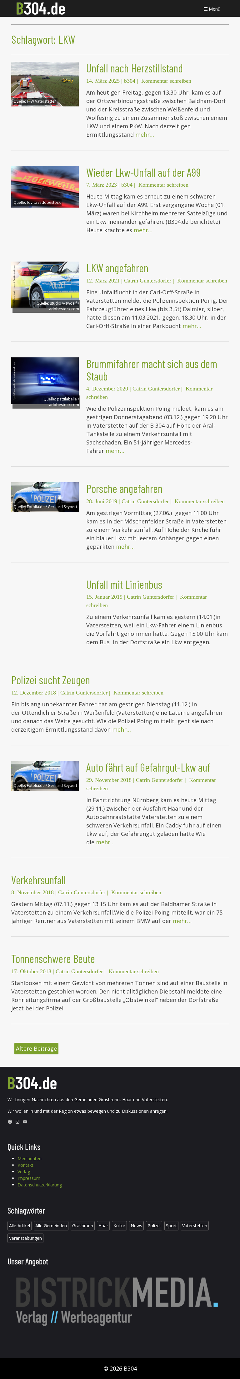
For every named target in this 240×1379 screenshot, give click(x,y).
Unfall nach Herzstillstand (134, 68)
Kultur (119, 1226)
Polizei (154, 1226)
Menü (214, 9)
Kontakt (25, 1165)
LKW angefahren (117, 267)
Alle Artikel (19, 1226)
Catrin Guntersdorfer (147, 280)
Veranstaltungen (25, 1238)
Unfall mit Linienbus (124, 584)
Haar (103, 1226)
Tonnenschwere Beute (53, 958)
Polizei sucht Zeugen (50, 679)
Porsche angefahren (124, 488)
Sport (171, 1226)
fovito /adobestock (44, 202)
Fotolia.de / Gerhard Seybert (52, 506)
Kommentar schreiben (166, 81)
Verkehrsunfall (38, 879)
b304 (129, 81)
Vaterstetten (194, 1226)
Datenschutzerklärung (40, 1185)
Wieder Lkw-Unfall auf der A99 (143, 172)
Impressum (29, 1178)
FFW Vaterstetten (42, 101)
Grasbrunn (82, 1226)
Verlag (24, 1172)
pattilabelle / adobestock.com (64, 401)
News (136, 1226)
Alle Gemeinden (51, 1226)
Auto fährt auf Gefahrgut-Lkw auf (148, 767)
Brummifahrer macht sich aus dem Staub (151, 370)
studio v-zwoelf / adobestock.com (64, 306)
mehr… (144, 134)
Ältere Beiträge (36, 1048)
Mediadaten (30, 1158)
